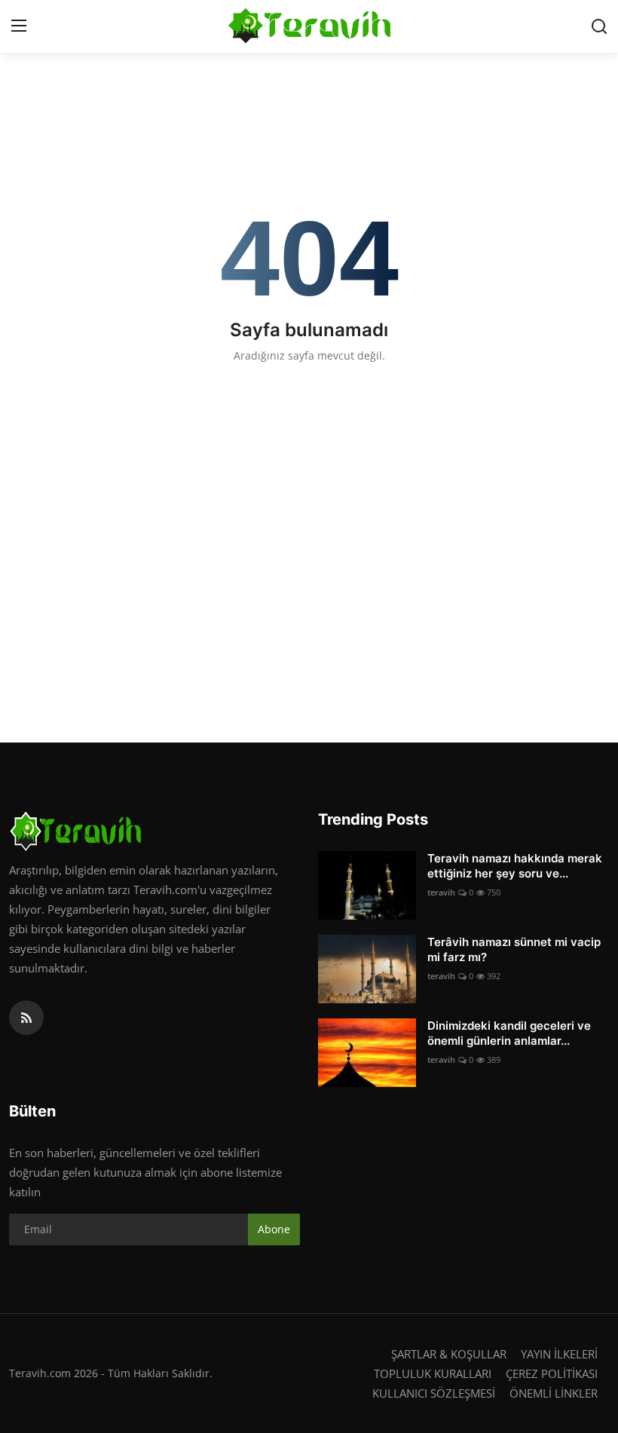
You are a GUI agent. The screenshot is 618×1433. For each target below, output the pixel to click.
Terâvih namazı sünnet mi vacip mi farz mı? (514, 949)
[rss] (26, 1017)
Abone (274, 1229)
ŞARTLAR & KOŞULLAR (448, 1353)
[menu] (19, 26)
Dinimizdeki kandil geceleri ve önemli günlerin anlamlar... (509, 1033)
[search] (599, 26)
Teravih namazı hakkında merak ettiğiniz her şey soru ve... (514, 865)
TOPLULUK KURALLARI (432, 1373)
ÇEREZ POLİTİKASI (552, 1373)
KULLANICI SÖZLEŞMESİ (433, 1393)
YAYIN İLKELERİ (559, 1353)
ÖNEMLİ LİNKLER (553, 1393)
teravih (441, 892)
